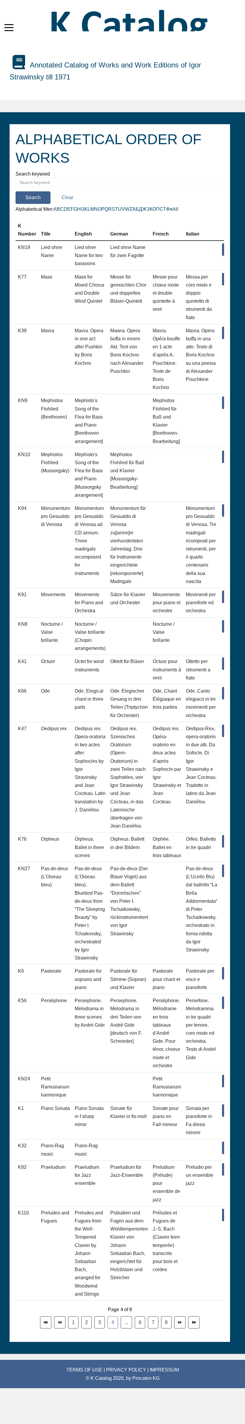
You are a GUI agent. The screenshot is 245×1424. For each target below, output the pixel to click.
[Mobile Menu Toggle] (8, 27)
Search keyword (33, 173)
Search (33, 197)
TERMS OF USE (85, 1369)
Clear (67, 197)
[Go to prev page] (59, 1322)
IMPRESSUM (164, 1369)
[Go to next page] (180, 1322)
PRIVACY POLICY (126, 1369)
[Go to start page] (45, 1322)
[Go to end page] (194, 1322)
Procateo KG (146, 1378)
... (126, 1322)
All (175, 209)
